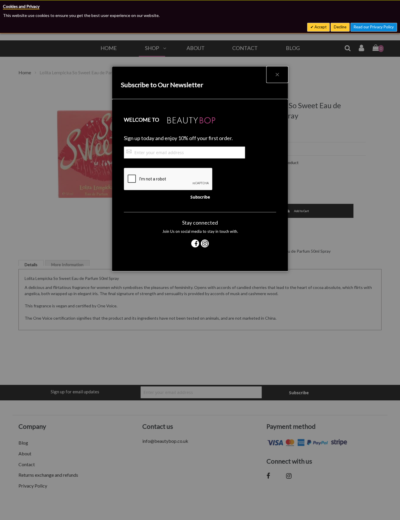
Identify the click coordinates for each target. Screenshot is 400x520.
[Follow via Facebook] (195, 243)
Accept (320, 27)
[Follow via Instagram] (205, 243)
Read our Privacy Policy (374, 27)
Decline (340, 27)
